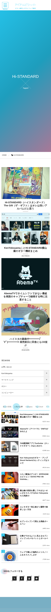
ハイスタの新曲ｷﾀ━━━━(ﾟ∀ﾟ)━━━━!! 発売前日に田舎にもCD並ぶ (26, 342)
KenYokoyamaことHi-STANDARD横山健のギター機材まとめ (34, 415)
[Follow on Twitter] (14, 578)
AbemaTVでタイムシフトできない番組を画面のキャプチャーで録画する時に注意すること (25, 296)
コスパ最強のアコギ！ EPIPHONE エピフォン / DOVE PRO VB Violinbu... (34, 476)
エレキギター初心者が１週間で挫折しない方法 (34, 508)
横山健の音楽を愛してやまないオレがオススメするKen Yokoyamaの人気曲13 (34, 493)
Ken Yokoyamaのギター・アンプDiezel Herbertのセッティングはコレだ (34, 460)
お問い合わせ (6, 367)
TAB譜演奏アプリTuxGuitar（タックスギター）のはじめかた (34, 444)
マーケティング (7, 380)
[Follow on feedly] (36, 578)
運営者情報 (5, 360)
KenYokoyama (6, 373)
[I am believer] (25, 4)
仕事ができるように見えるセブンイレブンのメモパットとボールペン (34, 538)
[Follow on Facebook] (22, 578)
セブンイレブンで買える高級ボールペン (34, 522)
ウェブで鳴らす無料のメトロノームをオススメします (34, 553)
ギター (4, 386)
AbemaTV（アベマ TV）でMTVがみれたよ (34, 430)
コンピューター (7, 393)
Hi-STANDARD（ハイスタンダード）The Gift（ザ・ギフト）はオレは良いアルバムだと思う (25, 205)
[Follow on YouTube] (29, 578)
